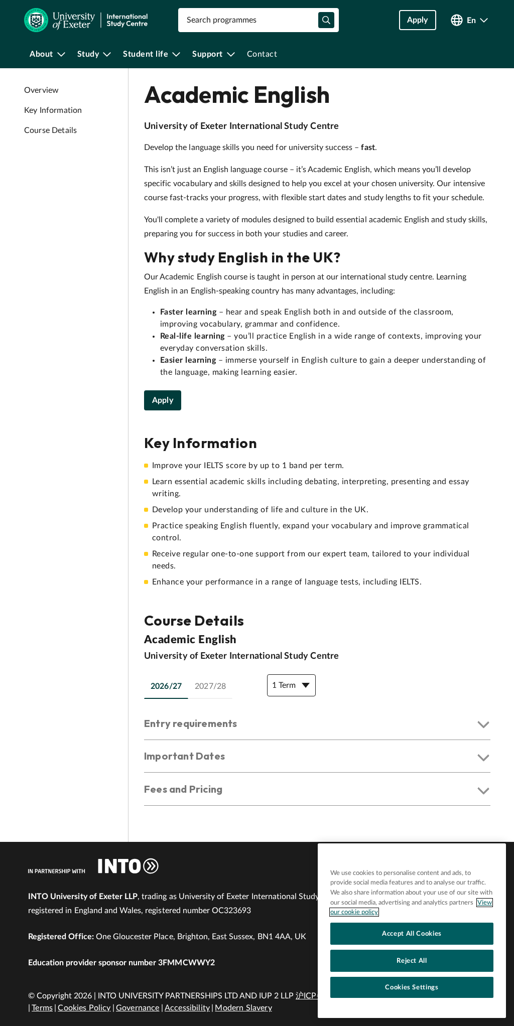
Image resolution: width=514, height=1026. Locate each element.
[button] (317, 725)
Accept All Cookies (412, 933)
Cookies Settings (412, 987)
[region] (412, 930)
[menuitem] (47, 54)
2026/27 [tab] (166, 686)
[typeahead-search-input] (326, 20)
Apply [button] (417, 20)
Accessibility (187, 1008)
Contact (262, 54)
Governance (138, 1008)
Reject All (412, 960)
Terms (42, 1008)
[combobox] (258, 20)
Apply (162, 400)
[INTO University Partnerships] (93, 866)
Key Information (53, 110)
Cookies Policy (84, 1008)
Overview (41, 90)
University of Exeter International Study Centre (241, 126)
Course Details (50, 130)
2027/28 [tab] (210, 686)
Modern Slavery (243, 1008)
